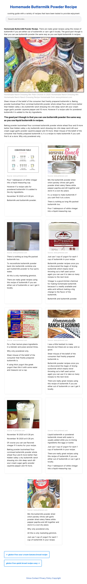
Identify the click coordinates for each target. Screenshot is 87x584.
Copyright (56, 578)
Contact (35, 578)
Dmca (28, 578)
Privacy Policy (45, 578)
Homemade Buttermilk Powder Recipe (43, 7)
